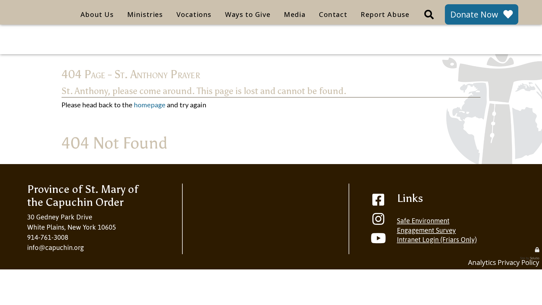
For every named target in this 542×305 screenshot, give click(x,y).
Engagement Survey (426, 230)
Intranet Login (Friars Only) (437, 239)
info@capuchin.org (55, 247)
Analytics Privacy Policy (503, 262)
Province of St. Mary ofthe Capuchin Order (82, 196)
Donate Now (474, 14)
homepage (149, 105)
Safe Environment (423, 221)
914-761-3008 (47, 237)
